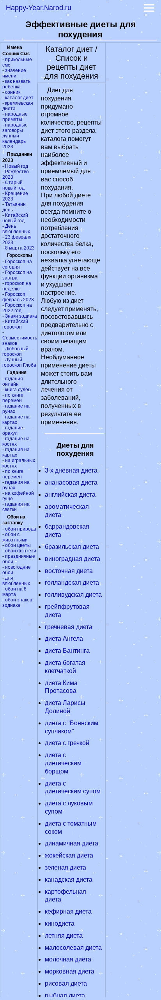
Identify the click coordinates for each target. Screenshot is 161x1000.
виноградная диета (72, 558)
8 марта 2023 (20, 248)
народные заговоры (15, 127)
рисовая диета (66, 983)
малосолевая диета (73, 947)
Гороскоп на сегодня (17, 264)
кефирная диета (68, 911)
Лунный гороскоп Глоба (19, 362)
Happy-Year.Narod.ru (38, 8)
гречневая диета (68, 627)
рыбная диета (65, 995)
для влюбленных (16, 580)
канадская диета (68, 879)
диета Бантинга (67, 650)
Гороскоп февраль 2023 (18, 297)
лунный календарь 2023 (14, 141)
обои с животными (15, 537)
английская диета (70, 494)
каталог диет (19, 97)
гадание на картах (16, 419)
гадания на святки (16, 506)
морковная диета (69, 971)
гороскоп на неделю (16, 286)
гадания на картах (16, 452)
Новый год (16, 166)
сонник (12, 92)
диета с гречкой (67, 743)
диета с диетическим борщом (63, 763)
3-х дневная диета (71, 470)
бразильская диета (72, 546)
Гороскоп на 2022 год (17, 307)
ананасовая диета (71, 482)
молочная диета (68, 959)
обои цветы (18, 545)
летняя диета (64, 935)
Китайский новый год (15, 218)
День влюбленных (16, 228)
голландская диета (72, 582)
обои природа (20, 529)
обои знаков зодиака (17, 602)
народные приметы (15, 116)
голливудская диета (73, 594)
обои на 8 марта (14, 591)
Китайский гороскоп (15, 324)
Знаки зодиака (21, 316)
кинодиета (59, 923)
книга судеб (18, 389)
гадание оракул (12, 430)
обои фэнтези (20, 551)
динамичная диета (71, 843)
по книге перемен (12, 397)
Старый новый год (13, 185)
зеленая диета (65, 867)
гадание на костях (16, 441)
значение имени (14, 73)
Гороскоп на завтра (17, 275)
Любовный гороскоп (15, 351)
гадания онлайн (12, 381)
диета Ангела (64, 638)
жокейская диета (69, 855)
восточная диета (69, 571)
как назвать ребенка (16, 84)
